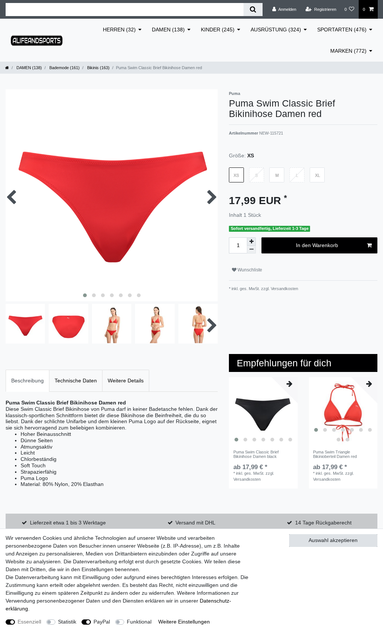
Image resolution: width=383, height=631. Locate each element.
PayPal (102, 622)
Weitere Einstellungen (184, 622)
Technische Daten (76, 381)
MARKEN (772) (348, 51)
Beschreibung (27, 381)
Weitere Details (126, 381)
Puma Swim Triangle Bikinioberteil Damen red (335, 454)
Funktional (139, 622)
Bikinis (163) (98, 67)
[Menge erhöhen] (251, 241)
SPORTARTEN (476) (342, 30)
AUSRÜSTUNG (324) (276, 30)
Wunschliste (249, 270)
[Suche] (253, 9)
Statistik (67, 622)
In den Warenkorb (317, 245)
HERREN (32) (119, 30)
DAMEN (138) (168, 30)
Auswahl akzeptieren (333, 540)
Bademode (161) (64, 67)
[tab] (27, 381)
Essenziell (29, 622)
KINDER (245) (218, 30)
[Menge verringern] (251, 249)
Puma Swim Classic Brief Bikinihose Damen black (256, 454)
